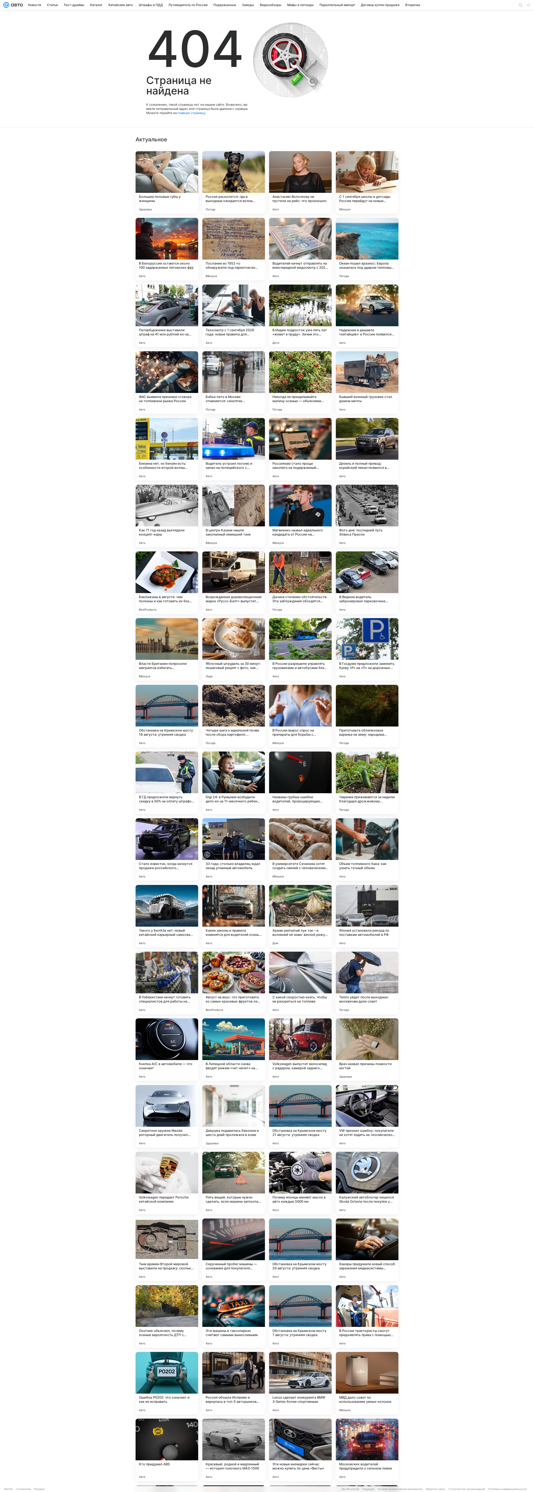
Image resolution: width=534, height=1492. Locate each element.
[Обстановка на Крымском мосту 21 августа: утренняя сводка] (300, 1116)
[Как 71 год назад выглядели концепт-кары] (167, 516)
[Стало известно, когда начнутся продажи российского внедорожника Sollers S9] (167, 849)
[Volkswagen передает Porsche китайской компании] (167, 1183)
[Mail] (6, 5)
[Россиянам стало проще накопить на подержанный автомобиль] (300, 449)
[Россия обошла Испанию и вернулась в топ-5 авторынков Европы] (233, 1383)
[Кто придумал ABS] (167, 1450)
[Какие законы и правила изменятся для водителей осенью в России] (233, 916)
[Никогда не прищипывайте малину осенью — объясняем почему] (300, 382)
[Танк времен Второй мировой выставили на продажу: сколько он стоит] (167, 1249)
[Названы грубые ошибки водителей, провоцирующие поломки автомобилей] (300, 783)
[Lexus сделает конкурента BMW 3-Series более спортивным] (300, 1383)
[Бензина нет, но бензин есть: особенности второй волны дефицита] (167, 449)
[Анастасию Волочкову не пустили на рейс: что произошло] (300, 182)
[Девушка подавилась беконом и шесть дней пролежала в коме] (233, 1116)
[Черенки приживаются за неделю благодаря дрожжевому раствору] (367, 783)
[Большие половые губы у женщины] (167, 182)
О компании (23, 1489)
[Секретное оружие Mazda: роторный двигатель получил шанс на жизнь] (167, 1116)
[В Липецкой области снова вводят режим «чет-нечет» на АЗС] (233, 1049)
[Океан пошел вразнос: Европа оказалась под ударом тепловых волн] (367, 249)
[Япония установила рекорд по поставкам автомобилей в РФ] (367, 916)
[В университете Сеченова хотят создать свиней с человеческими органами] (300, 849)
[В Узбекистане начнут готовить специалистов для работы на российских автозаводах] (167, 983)
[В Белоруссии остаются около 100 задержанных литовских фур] (167, 249)
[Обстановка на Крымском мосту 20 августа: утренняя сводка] (300, 1249)
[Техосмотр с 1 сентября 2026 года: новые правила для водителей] (233, 316)
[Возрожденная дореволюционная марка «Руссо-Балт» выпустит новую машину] (233, 582)
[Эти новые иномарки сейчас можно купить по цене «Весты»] (300, 1450)
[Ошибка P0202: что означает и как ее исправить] (167, 1383)
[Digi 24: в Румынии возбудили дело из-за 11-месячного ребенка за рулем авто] (233, 783)
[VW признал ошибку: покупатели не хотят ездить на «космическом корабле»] (367, 1116)
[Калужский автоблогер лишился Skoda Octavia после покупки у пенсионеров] (367, 1183)
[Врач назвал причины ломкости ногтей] (367, 1049)
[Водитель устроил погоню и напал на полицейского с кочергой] (233, 449)
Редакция (368, 1489)
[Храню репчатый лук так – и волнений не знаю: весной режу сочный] (300, 916)
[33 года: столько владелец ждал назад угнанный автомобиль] (233, 849)
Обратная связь (435, 1489)
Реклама (39, 1489)
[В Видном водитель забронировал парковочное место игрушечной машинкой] (367, 582)
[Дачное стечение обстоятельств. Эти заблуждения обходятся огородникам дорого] (300, 582)
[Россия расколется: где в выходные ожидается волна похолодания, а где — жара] (233, 182)
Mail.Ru (8, 1489)
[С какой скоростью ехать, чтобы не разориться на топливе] (300, 983)
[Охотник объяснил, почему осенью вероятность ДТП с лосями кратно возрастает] (167, 1316)
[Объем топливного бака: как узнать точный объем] (367, 849)
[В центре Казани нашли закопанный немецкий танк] (233, 516)
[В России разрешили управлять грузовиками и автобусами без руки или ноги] (300, 649)
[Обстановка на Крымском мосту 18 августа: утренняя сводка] (167, 716)
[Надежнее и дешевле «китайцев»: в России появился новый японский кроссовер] (367, 316)
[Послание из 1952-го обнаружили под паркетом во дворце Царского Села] (233, 249)
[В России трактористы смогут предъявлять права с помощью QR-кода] (367, 1316)
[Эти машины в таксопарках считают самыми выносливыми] (233, 1316)
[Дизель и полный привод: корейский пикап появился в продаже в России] (367, 449)
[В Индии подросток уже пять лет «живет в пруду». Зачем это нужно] (300, 316)
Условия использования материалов (400, 1489)
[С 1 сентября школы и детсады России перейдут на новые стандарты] (367, 182)
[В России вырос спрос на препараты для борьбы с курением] (300, 716)
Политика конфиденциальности (507, 1489)
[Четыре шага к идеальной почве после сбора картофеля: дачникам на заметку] (233, 716)
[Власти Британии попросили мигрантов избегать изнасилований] (167, 649)
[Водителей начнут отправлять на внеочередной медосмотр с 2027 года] (300, 249)
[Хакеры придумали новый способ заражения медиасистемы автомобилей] (367, 1249)
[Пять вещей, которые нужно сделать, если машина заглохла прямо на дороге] (233, 1183)
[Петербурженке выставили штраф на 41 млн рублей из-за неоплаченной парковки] (167, 316)
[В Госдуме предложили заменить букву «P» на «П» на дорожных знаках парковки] (367, 649)
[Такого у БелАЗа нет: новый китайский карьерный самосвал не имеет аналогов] (167, 916)
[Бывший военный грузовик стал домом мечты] (367, 382)
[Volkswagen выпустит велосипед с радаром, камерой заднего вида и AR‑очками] (300, 1049)
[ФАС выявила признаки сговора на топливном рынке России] (167, 382)
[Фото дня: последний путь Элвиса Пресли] (367, 516)
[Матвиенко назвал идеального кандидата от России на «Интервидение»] (300, 516)
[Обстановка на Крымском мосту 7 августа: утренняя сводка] (300, 1316)
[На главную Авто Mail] (16, 5)
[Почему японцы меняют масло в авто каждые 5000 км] (300, 1183)
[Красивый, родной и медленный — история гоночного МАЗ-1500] (233, 1450)
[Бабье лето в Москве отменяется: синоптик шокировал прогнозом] (233, 382)
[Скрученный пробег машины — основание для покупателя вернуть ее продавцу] (233, 1249)
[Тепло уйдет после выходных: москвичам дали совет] (367, 983)
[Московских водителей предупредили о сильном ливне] (367, 1450)
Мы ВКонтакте (350, 1489)
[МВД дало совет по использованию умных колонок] (367, 1383)
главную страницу (191, 113)
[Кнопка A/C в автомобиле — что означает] (167, 1049)
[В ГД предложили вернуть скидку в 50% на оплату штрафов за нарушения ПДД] (167, 783)
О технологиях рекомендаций (466, 1489)
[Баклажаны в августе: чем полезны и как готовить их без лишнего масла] (167, 582)
